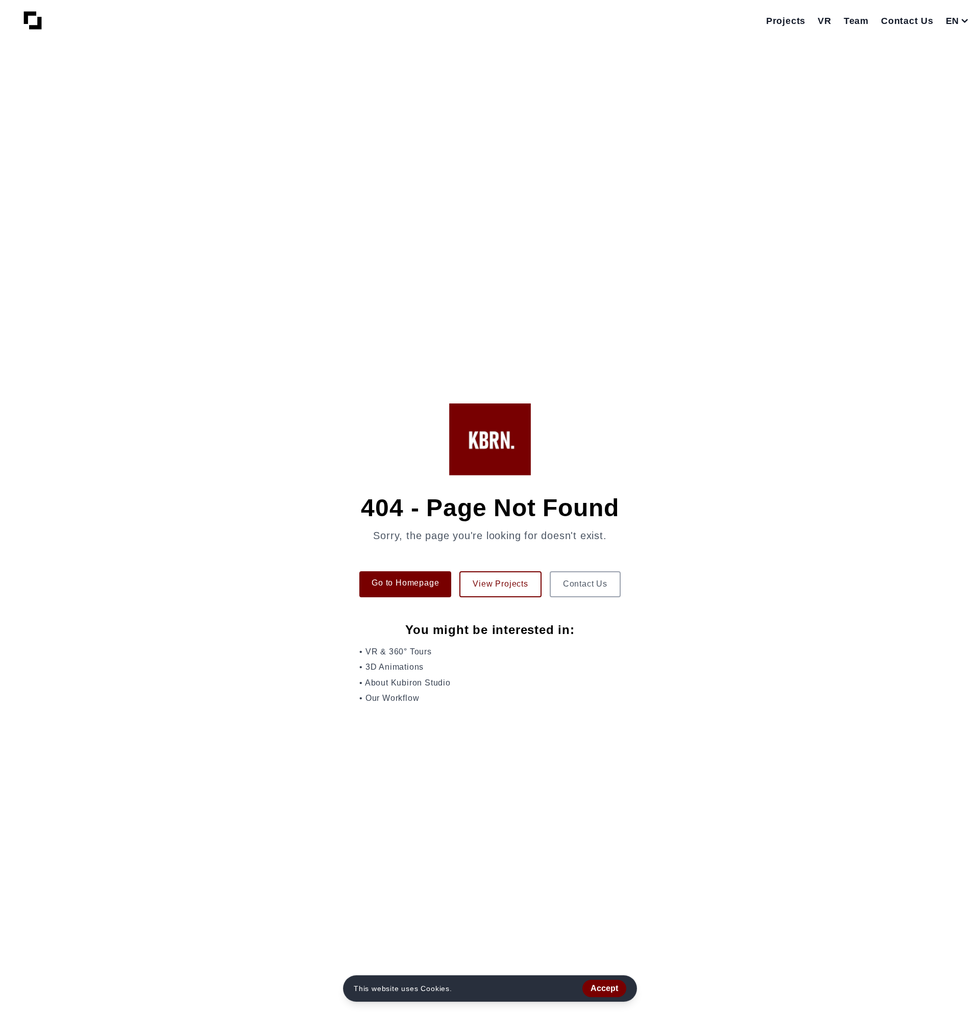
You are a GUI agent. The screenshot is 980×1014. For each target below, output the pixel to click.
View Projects (500, 583)
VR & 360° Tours (398, 651)
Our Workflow (392, 698)
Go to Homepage (405, 582)
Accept (604, 988)
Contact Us (585, 583)
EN (952, 21)
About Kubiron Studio (408, 682)
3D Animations (394, 667)
